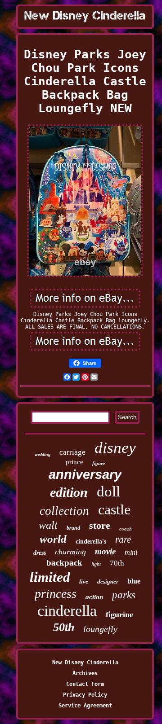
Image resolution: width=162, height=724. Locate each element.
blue (133, 581)
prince (74, 461)
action (94, 597)
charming (70, 551)
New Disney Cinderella (85, 662)
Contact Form (85, 684)
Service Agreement (85, 705)
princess (55, 594)
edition (69, 492)
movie (105, 551)
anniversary (85, 474)
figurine (119, 614)
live (83, 581)
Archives (85, 673)
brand (73, 528)
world (53, 539)
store (99, 525)
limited (50, 577)
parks (123, 595)
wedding (42, 454)
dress (39, 552)
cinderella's (91, 541)
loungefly (100, 629)
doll (108, 491)
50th (63, 627)
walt (48, 525)
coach (125, 528)
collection (64, 511)
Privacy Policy (85, 695)
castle (114, 509)
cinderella (67, 610)
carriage (72, 452)
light (96, 564)
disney (115, 447)
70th (117, 563)
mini (131, 552)
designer (107, 581)
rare (123, 539)
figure (98, 463)
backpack (64, 562)
